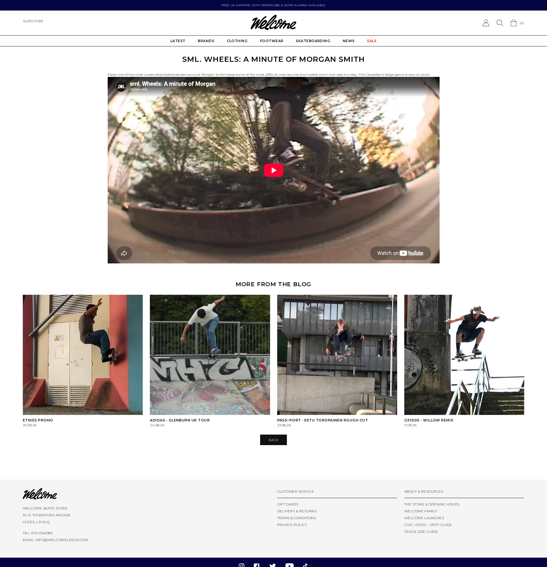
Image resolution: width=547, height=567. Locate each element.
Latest (177, 41)
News (349, 41)
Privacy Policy (292, 525)
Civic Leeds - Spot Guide (428, 525)
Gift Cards (288, 504)
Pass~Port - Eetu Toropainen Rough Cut (322, 420)
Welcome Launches (424, 518)
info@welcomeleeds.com (62, 540)
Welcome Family (420, 511)
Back (274, 440)
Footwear (271, 41)
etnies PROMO (38, 420)
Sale (372, 41)
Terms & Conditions (296, 518)
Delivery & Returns (297, 511)
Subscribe (33, 21)
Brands (206, 41)
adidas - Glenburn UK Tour (180, 420)
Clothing (237, 41)
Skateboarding (313, 41)
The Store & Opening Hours (432, 504)
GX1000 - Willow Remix (429, 420)
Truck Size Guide (421, 531)
